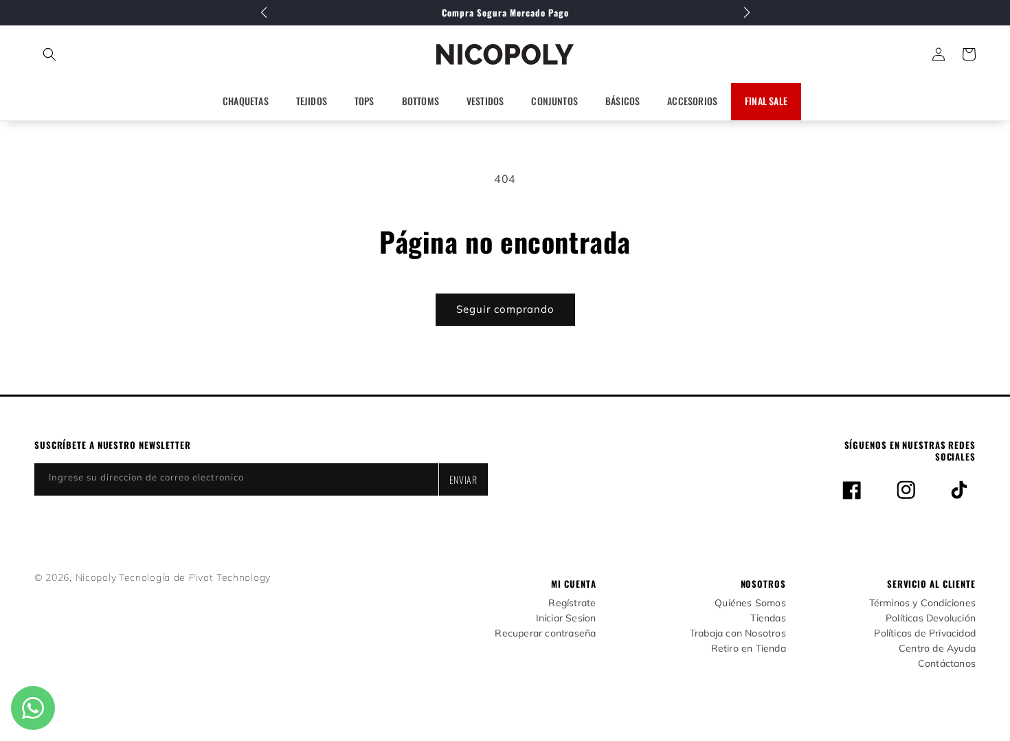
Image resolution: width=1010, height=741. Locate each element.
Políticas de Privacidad (925, 633)
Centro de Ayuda (937, 648)
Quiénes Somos (750, 603)
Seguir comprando (505, 309)
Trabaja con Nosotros (738, 633)
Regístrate (572, 603)
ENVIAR (463, 479)
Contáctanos (947, 664)
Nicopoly (96, 577)
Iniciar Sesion (566, 618)
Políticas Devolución (931, 618)
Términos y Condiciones (922, 603)
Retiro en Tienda (748, 648)
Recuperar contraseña (545, 633)
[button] (110, 54)
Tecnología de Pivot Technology (195, 577)
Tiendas (767, 618)
